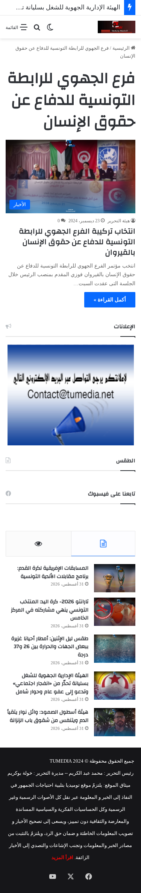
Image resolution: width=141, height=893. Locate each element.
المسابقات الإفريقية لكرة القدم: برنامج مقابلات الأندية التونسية (52, 572)
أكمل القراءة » (110, 300)
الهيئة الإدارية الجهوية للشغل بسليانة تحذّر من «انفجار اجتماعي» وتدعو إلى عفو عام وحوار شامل (50, 684)
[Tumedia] (116, 27)
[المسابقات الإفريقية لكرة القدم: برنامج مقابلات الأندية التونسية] (114, 578)
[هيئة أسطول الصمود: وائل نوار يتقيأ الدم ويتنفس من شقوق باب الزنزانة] (114, 722)
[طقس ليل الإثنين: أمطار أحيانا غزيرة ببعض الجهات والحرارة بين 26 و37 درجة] (114, 649)
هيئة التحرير (119, 220)
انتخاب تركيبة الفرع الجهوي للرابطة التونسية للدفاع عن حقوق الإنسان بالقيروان (77, 241)
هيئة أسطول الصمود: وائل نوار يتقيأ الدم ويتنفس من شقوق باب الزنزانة (47, 716)
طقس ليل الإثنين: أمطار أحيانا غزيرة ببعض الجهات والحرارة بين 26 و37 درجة (49, 647)
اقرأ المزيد (62, 857)
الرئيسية (121, 48)
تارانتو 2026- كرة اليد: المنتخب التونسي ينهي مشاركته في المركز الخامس (49, 610)
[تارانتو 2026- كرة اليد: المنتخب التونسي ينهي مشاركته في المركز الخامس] (114, 612)
